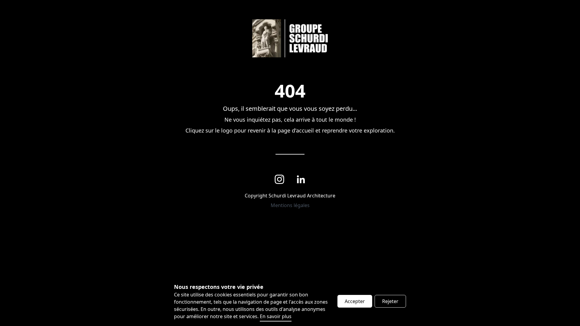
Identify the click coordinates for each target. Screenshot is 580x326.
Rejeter (390, 301)
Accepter (355, 301)
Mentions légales (290, 205)
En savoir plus (276, 316)
